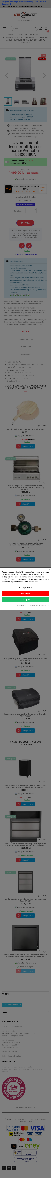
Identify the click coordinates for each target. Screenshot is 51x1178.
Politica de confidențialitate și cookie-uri (32, 605)
